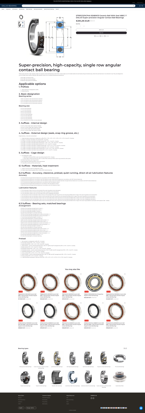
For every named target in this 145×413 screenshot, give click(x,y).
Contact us (89, 1)
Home (3, 9)
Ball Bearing (21, 9)
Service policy (44, 399)
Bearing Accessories (38, 9)
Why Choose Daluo (21, 399)
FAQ (67, 397)
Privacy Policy (44, 401)
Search (57, 9)
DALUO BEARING (73, 410)
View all (125, 348)
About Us (19, 397)
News (67, 401)
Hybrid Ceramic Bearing (49, 9)
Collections (8, 9)
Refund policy (44, 403)
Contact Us (20, 401)
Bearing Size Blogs (69, 399)
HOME (19, 403)
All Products (14, 9)
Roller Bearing (29, 9)
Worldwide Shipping (46, 397)
